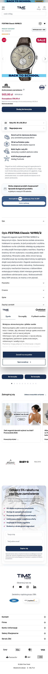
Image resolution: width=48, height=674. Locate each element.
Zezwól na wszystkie (24, 355)
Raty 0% (26, 122)
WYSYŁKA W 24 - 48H (39, 29)
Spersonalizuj (22, 362)
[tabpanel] (24, 252)
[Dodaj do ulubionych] (44, 24)
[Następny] (45, 59)
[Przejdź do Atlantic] (10, 461)
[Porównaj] (40, 24)
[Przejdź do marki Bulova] (37, 461)
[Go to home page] (21, 8)
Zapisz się (24, 548)
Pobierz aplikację (24, 203)
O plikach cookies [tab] (38, 316)
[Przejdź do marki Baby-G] (24, 462)
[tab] (24, 221)
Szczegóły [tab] (22, 316)
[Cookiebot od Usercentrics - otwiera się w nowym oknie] (35, 310)
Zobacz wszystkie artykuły (35, 394)
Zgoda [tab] (8, 316)
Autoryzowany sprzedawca (12, 90)
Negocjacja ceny (26, 128)
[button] (6, 34)
